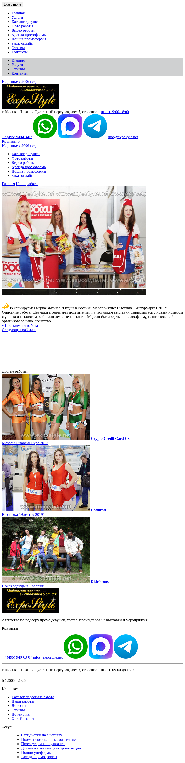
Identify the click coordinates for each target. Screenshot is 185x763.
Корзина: (11, 141)
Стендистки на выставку (41, 735)
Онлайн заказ (23, 719)
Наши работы (27, 184)
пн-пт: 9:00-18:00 (115, 112)
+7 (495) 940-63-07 (17, 137)
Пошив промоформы (29, 39)
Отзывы (18, 48)
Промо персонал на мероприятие (48, 739)
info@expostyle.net (123, 137)
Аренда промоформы (29, 35)
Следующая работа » (19, 330)
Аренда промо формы (39, 757)
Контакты (20, 52)
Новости (19, 706)
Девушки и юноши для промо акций (51, 748)
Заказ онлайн (22, 43)
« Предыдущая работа (20, 325)
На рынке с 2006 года (19, 82)
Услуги (17, 17)
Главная (18, 13)
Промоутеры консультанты (43, 744)
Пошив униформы (36, 752)
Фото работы (22, 26)
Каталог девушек (26, 22)
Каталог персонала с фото (33, 697)
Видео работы (23, 30)
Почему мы (21, 714)
